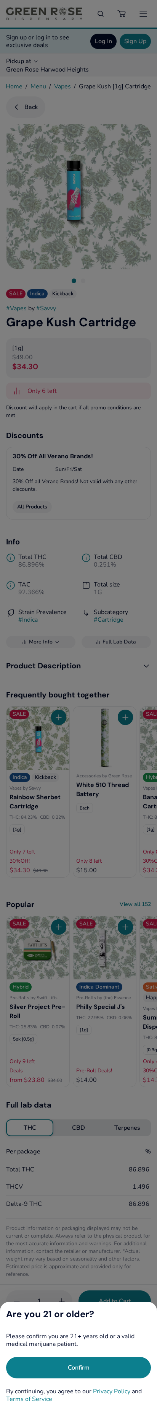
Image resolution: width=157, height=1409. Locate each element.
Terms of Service (29, 1399)
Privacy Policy (111, 1391)
